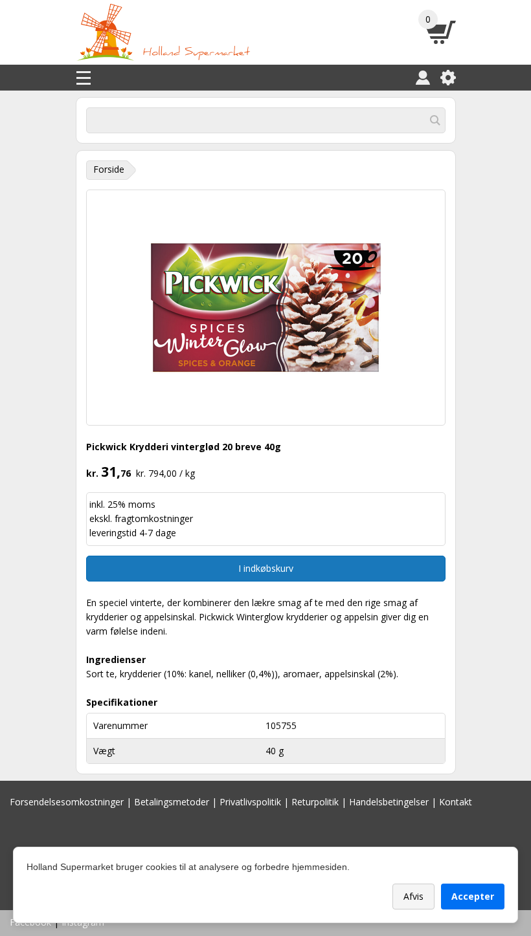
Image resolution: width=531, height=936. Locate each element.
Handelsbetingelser (389, 802)
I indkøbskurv (265, 568)
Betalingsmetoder (171, 802)
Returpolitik (315, 802)
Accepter (472, 896)
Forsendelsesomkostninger (67, 802)
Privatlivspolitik (250, 802)
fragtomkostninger (154, 518)
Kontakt (455, 802)
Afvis (413, 896)
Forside (108, 169)
